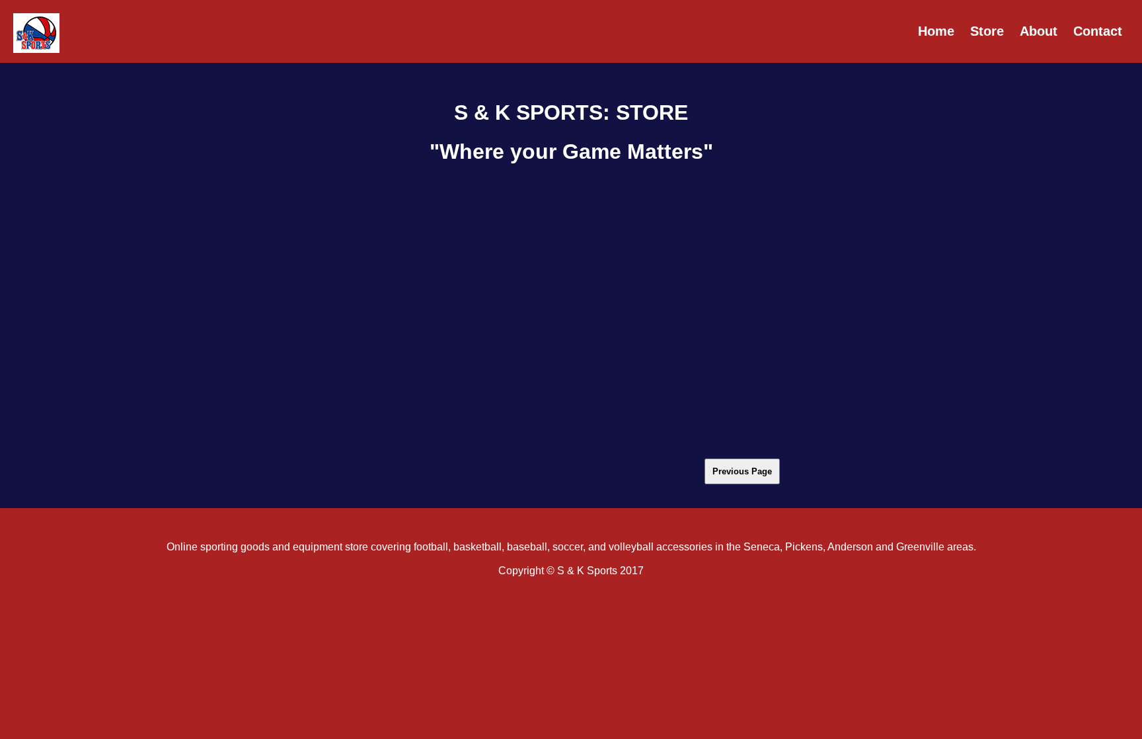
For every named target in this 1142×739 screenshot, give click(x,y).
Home (936, 31)
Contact (1097, 31)
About (1038, 31)
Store (987, 31)
